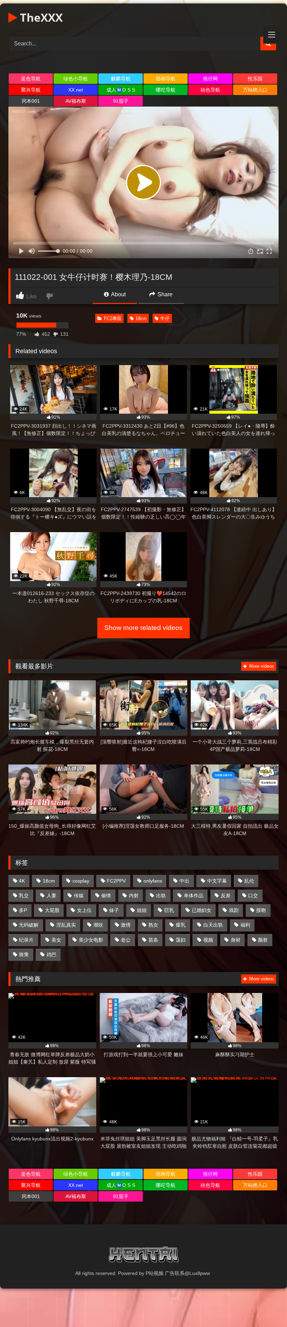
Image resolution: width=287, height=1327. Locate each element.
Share (164, 294)
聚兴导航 (31, 90)
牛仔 (164, 318)
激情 (126, 925)
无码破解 (28, 925)
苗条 (153, 940)
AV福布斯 (75, 101)
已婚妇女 (201, 910)
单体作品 (193, 895)
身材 (235, 940)
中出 (184, 881)
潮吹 (98, 925)
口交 (253, 895)
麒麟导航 (121, 78)
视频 (208, 940)
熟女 (153, 925)
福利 (245, 925)
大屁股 (52, 910)
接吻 (261, 910)
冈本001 (31, 101)
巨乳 (169, 910)
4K (22, 881)
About (118, 294)
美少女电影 (91, 940)
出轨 (161, 895)
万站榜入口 (255, 90)
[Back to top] (265, 1306)
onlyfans (153, 881)
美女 (56, 940)
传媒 (79, 895)
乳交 (24, 895)
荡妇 (181, 940)
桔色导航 (210, 90)
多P (23, 910)
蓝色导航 (31, 78)
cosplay (80, 881)
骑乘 (24, 954)
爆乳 (181, 925)
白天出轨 (213, 925)
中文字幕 (217, 881)
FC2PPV (116, 881)
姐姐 (142, 910)
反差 (226, 895)
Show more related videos (143, 627)
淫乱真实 (66, 925)
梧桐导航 (165, 78)
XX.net (75, 90)
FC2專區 (112, 318)
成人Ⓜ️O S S (120, 90)
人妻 (51, 895)
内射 (134, 895)
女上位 (84, 910)
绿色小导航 (75, 78)
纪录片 (26, 940)
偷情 (106, 895)
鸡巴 (51, 954)
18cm (141, 318)
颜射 (263, 940)
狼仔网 (210, 78)
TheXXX (40, 17)
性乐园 (255, 78)
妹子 (114, 910)
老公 (126, 940)
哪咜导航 (165, 90)
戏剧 (234, 910)
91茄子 (120, 101)
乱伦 (249, 881)
